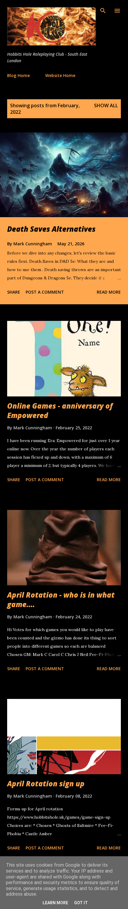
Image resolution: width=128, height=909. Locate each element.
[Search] (103, 10)
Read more (109, 292)
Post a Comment (45, 292)
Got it (81, 902)
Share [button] (13, 292)
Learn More (55, 902)
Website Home (60, 75)
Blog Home (18, 75)
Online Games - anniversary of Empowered (60, 410)
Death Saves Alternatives (51, 229)
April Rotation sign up (46, 783)
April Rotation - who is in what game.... (61, 599)
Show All (106, 105)
